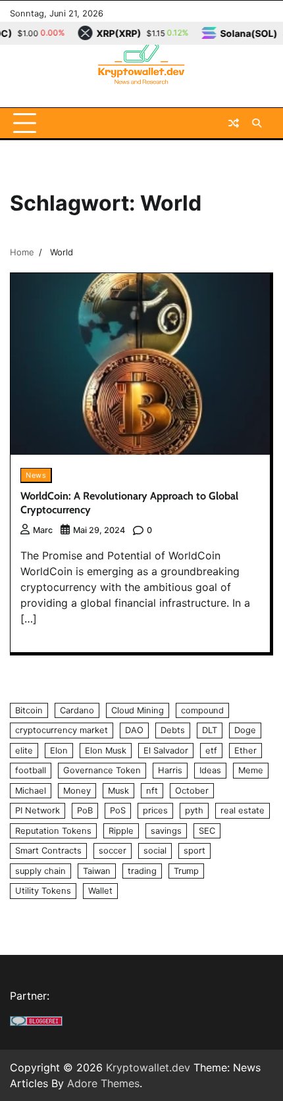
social (155, 851)
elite (24, 750)
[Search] (257, 123)
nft (152, 791)
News (36, 475)
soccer (112, 851)
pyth (194, 810)
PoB (85, 810)
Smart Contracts (48, 851)
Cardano (77, 710)
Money (77, 791)
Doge (245, 730)
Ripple (121, 831)
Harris (170, 770)
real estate (242, 810)
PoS (118, 810)
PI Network (37, 810)
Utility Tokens (43, 891)
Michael (30, 791)
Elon (59, 750)
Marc (43, 530)
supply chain (40, 871)
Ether (245, 750)
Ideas (210, 770)
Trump (186, 871)
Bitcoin (29, 710)
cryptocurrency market (61, 730)
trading (142, 871)
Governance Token (102, 770)
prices (155, 810)
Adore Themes (103, 1083)
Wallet (100, 891)
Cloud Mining (137, 710)
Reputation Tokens (53, 831)
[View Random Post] (234, 123)
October (192, 791)
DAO (134, 730)
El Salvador (165, 750)
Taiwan (97, 871)
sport (194, 851)
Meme (250, 770)
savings (166, 831)
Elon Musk (105, 750)
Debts (173, 730)
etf (211, 750)
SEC (207, 831)
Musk (118, 791)
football (30, 770)
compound (202, 710)
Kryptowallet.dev (148, 1067)
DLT (209, 730)
